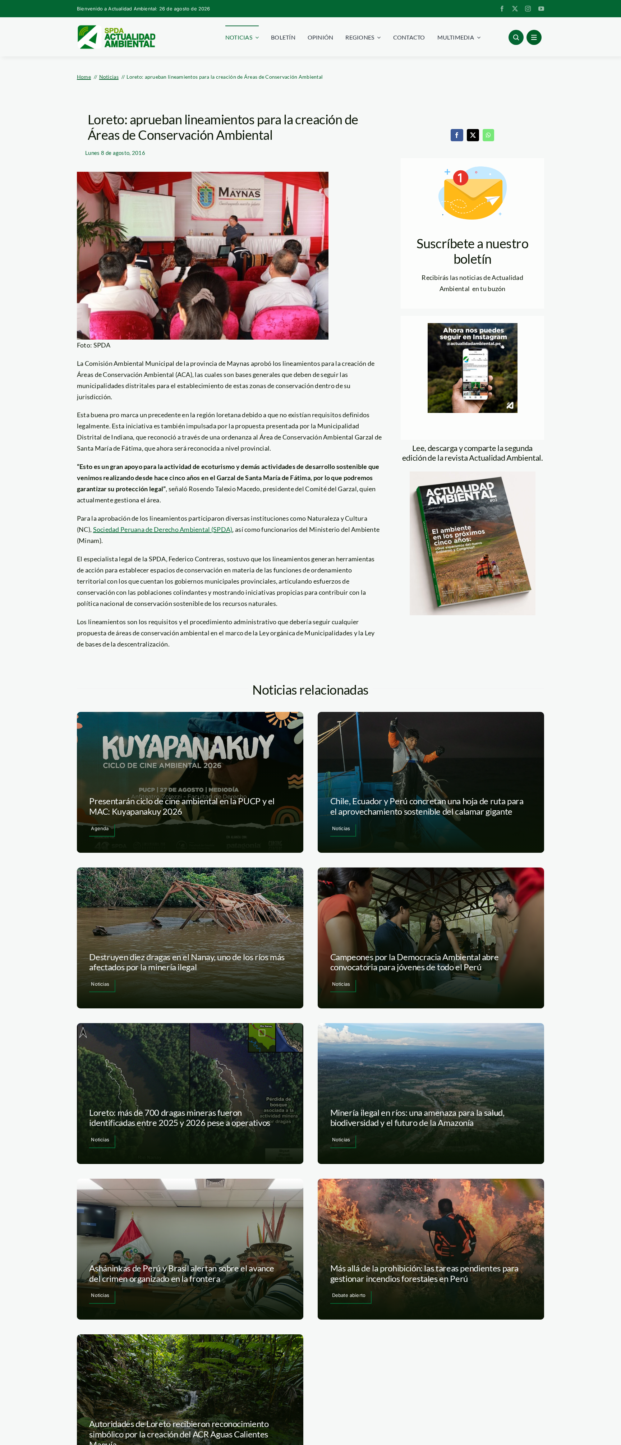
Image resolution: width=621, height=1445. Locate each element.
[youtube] (541, 8)
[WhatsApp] (488, 135)
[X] (473, 135)
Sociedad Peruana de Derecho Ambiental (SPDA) (163, 529)
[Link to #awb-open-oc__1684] (534, 37)
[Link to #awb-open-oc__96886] (516, 37)
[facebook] (502, 8)
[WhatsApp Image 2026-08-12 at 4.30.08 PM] (472, 475)
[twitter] (515, 8)
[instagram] (528, 8)
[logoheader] (116, 28)
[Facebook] (457, 135)
